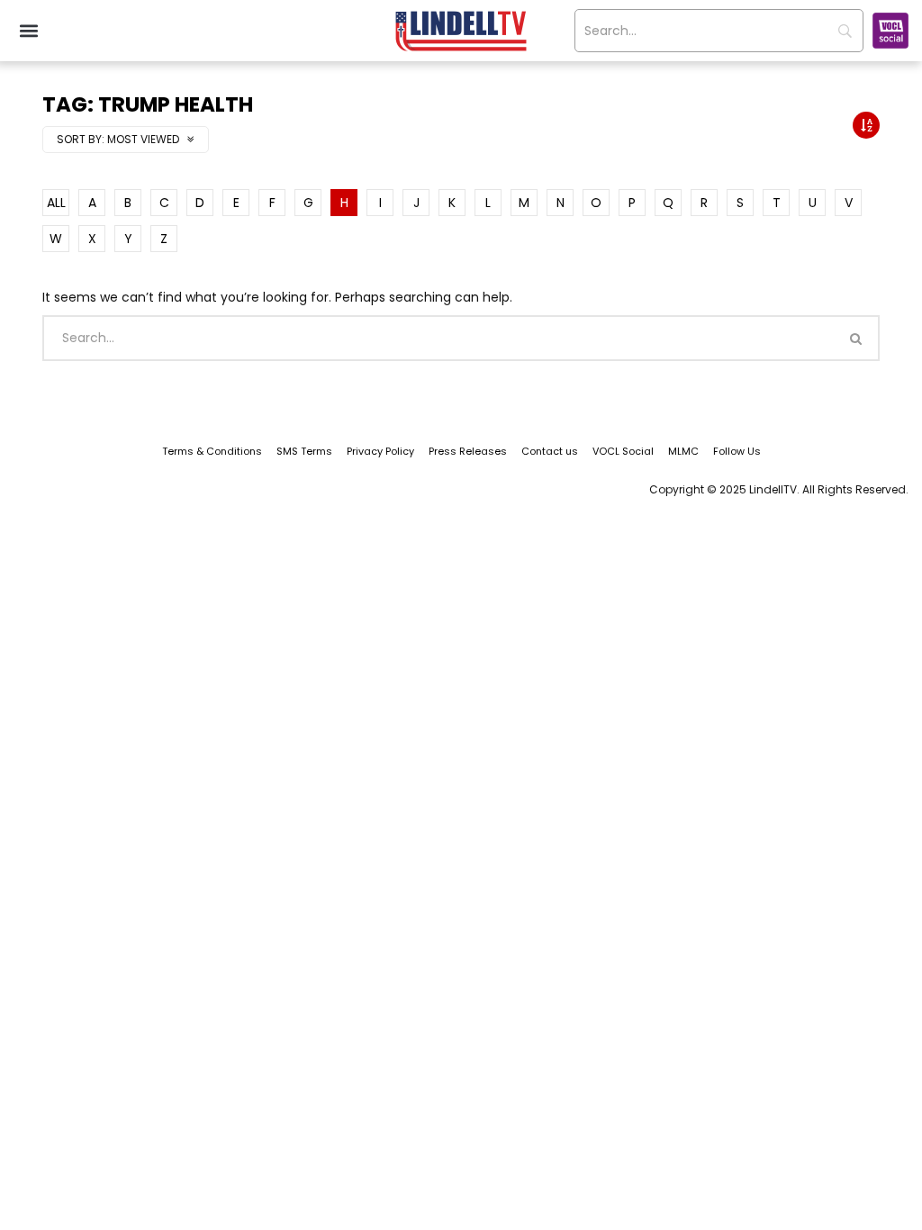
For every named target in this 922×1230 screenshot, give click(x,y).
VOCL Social (623, 451)
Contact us (549, 451)
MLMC (683, 451)
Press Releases (468, 451)
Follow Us (737, 451)
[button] (28, 31)
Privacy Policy (380, 451)
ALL (56, 203)
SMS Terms (304, 451)
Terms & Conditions (212, 451)
